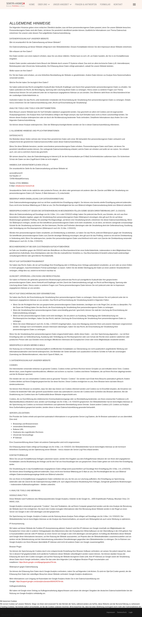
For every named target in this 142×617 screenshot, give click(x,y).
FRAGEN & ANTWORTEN (86, 4)
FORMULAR (105, 4)
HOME (32, 4)
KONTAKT (118, 4)
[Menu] (134, 4)
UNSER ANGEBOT (61, 4)
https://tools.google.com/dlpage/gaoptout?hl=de (37, 562)
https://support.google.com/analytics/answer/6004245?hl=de (39, 581)
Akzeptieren (6, 615)
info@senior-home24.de (24, 186)
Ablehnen (17, 615)
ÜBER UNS (42, 4)
